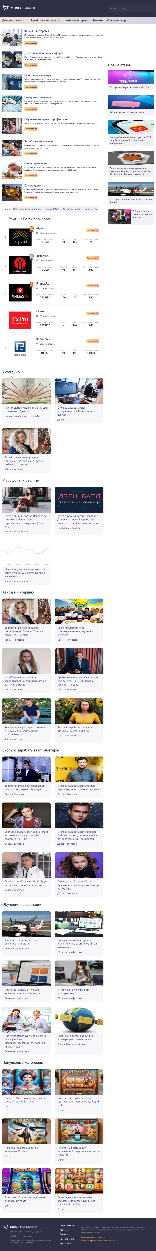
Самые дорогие (34, 185)
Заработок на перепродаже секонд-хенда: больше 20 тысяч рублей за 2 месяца (24, 460)
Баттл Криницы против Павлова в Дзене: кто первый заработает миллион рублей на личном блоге (78, 519)
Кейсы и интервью (77, 20)
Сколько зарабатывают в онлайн (22, 416)
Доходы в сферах (13, 20)
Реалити (98, 20)
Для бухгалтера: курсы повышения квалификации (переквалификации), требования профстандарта (25, 1041)
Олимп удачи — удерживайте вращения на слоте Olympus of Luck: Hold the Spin (76, 1201)
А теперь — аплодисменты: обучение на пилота (21, 941)
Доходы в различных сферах (44, 53)
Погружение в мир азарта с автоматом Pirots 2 (21, 1149)
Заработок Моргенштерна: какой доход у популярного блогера (25, 787)
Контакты (64, 1229)
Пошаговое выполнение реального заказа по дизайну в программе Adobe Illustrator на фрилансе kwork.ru (130, 171)
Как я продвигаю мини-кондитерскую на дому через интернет (75, 631)
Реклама (64, 1234)
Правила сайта (67, 1238)
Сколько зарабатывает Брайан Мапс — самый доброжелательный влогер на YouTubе (26, 835)
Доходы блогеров (14, 794)
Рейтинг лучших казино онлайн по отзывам (142, 214)
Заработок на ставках (39, 141)
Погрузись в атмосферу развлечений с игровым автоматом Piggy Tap (78, 1151)
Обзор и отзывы (47, 233)
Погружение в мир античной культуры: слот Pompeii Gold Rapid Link (78, 1101)
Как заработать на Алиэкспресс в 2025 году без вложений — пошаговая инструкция (130, 140)
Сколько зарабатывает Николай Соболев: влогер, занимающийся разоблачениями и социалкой (77, 835)
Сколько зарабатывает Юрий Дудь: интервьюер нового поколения (26, 883)
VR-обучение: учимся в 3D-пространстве (73, 991)
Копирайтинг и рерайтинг (71, 1044)
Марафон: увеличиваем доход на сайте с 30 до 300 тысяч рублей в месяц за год (25, 572)
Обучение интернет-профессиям (46, 119)
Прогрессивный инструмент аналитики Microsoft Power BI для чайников (77, 943)
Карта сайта (65, 1243)
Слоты (8, 1106)
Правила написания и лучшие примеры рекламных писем (75, 1037)
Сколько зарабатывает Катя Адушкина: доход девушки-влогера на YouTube (78, 885)
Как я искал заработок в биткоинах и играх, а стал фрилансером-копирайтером (26, 730)
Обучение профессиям (17, 948)
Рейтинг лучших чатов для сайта (127, 112)
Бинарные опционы (37, 97)
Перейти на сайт (92, 230)
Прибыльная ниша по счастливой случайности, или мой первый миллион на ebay (77, 681)
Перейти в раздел (31, 43)
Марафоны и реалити (16, 531)
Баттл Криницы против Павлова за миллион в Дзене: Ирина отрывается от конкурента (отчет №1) (26, 521)
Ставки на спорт (117, 20)
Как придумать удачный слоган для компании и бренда (26, 409)
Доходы (61, 419)
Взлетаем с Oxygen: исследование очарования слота (25, 1199)
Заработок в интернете (45, 20)
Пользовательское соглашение (93, 1237)
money (23, 1227)
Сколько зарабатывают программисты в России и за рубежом (74, 411)
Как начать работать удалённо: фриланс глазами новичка (76, 728)
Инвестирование (35, 163)
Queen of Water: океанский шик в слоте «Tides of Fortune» (25, 1099)
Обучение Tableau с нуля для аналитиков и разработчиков (22, 991)
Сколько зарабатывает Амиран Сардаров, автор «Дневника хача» (78, 787)
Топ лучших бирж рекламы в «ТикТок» (130, 87)
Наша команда (67, 1225)
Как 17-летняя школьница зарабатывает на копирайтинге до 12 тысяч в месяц (25, 681)
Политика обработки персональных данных (98, 1240)
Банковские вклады (37, 75)
